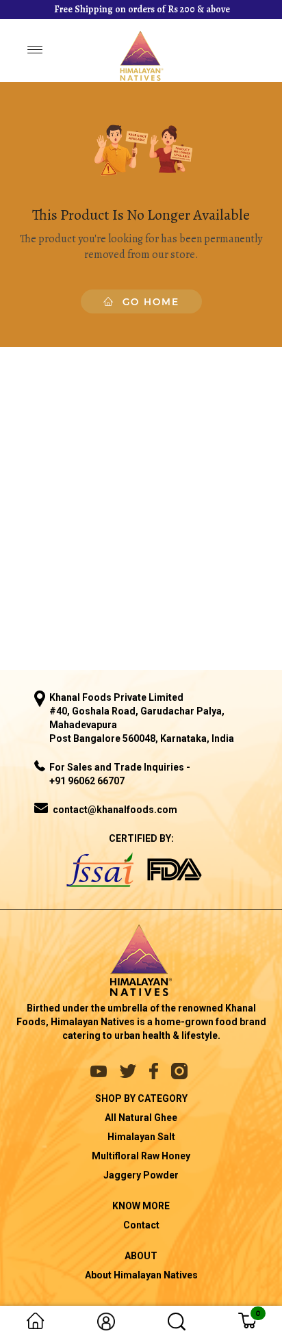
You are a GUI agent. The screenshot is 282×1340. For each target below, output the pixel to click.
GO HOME (146, 301)
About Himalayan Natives (141, 1275)
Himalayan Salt (141, 1136)
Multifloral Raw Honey (141, 1155)
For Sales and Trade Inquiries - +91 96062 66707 (119, 774)
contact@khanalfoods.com (115, 809)
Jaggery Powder (141, 1175)
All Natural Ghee (141, 1117)
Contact (141, 1225)
